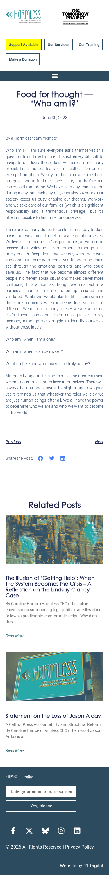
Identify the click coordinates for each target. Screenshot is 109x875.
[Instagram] (61, 830)
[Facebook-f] (13, 830)
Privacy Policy (79, 847)
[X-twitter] (29, 830)
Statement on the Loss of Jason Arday (53, 715)
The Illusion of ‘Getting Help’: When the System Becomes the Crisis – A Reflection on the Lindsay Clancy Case (50, 586)
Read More (15, 636)
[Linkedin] (77, 830)
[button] (54, 76)
